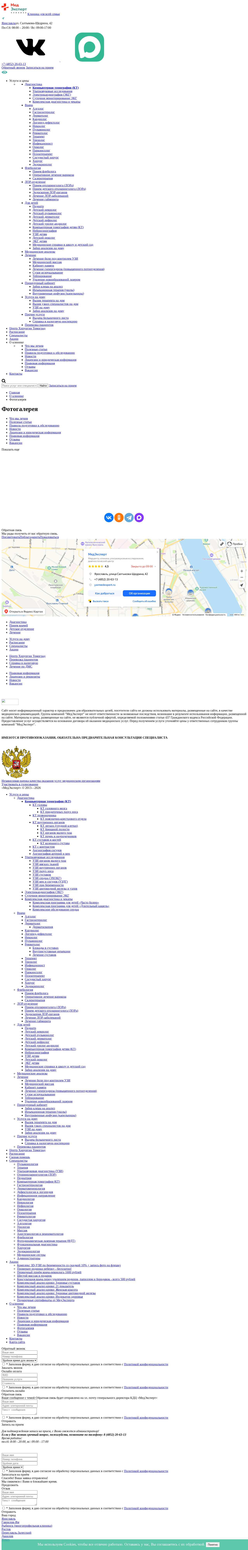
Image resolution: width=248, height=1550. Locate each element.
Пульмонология (27, 1164)
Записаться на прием (39, 67)
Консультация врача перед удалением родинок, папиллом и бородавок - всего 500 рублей (76, 1279)
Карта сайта (17, 1342)
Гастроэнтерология (29, 1185)
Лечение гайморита (46, 199)
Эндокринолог (42, 164)
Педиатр (38, 206)
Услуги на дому (35, 297)
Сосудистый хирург (46, 157)
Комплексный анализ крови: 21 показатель (45, 1286)
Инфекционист (43, 143)
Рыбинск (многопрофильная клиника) (27, 1525)
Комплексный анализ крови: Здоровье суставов (48, 1282)
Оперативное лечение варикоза (53, 175)
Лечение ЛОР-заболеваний (50, 195)
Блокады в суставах (46, 947)
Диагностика (33, 84)
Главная (14, 392)
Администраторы (28, 1258)
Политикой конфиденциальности (146, 1364)
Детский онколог (44, 237)
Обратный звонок (13, 67)
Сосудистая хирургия (31, 1220)
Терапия (22, 1167)
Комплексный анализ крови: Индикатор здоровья (50, 1296)
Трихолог (39, 140)
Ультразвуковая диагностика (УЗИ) (40, 1171)
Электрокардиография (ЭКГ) (52, 94)
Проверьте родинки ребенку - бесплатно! (44, 1268)
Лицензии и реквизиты (24, 676)
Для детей (31, 202)
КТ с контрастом (44, 846)
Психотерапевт (43, 154)
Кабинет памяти (43, 265)
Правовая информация (40, 363)
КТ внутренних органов (49, 822)
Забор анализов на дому (48, 248)
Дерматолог (40, 115)
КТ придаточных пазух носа (59, 811)
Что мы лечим (34, 345)
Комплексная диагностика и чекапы (56, 101)
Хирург (38, 161)
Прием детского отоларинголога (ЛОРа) (59, 188)
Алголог (38, 108)
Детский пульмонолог (47, 213)
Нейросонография (45, 230)
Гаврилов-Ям (10, 1522)
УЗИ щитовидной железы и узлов (55, 888)
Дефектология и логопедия (35, 1192)
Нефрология (25, 1206)
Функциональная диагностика (37, 1244)
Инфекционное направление (36, 1195)
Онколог (38, 147)
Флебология (33, 168)
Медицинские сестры (31, 1254)
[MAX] (139, 517)
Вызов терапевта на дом (49, 300)
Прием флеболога (44, 171)
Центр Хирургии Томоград (27, 328)
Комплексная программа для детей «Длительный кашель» (71, 906)
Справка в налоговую (23, 663)
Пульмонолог (41, 129)
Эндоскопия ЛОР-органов (50, 192)
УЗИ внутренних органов (50, 867)
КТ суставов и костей (47, 839)
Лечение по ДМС (20, 666)
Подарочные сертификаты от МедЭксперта (45, 1300)
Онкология (24, 1209)
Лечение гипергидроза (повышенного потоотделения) (68, 269)
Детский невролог (45, 209)
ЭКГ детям (40, 241)
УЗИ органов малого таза (49, 860)
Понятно (213, 1544)
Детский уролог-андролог (50, 223)
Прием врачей (18, 625)
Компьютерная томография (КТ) (38, 1181)
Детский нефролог (45, 220)
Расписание (17, 331)
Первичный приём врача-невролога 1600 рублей (49, 1272)
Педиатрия (24, 1178)
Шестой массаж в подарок (34, 1275)
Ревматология (26, 1216)
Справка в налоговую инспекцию (55, 321)
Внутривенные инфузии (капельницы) (58, 293)
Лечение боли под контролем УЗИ (55, 258)
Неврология (25, 1202)
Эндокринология (28, 1251)
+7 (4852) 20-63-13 (14, 64)
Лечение (30, 255)
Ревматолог (40, 133)
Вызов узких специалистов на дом (55, 304)
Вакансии (31, 370)
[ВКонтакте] (109, 517)
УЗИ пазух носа (43, 871)
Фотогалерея (25, 1328)
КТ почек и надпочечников (58, 836)
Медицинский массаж (47, 262)
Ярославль (9, 1518)
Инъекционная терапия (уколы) (53, 290)
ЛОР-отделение (35, 182)
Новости (30, 356)
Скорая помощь (19, 1157)
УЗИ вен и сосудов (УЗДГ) (50, 881)
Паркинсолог (41, 150)
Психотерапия (26, 1213)
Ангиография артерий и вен (51, 853)
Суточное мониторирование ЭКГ (55, 98)
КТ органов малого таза (56, 832)
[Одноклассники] (119, 517)
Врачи (29, 105)
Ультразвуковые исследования (52, 91)
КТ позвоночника (44, 815)
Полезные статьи (36, 349)
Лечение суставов (44, 954)
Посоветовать (11, 537)
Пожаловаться (49, 537)
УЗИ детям (40, 234)
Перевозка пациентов (39, 325)
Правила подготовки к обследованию (50, 352)
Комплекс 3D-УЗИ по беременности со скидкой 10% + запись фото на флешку (69, 1265)
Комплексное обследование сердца (56, 909)
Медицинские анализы (40, 251)
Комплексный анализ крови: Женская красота (47, 1289)
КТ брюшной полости (55, 829)
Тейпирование (42, 276)
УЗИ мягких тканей (46, 864)
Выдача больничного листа (51, 318)
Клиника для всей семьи (44, 14)
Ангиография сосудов (47, 850)
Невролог (39, 126)
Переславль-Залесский (16, 1532)
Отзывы (30, 366)
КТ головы (40, 804)
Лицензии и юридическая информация (50, 359)
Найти (43, 385)
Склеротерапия (43, 178)
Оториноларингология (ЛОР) (36, 1174)
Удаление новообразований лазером (56, 279)
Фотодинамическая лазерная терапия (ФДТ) (46, 1240)
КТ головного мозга (53, 808)
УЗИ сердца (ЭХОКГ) (47, 878)
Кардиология (25, 1199)
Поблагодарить (30, 537)
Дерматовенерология (31, 1188)
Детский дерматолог (46, 216)
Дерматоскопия (43, 927)
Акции (13, 338)
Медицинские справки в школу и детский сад (63, 244)
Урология (23, 1227)
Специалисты (18, 335)
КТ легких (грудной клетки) (59, 825)
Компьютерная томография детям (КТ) (58, 227)
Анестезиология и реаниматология (40, 1234)
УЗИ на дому (41, 307)
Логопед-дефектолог (46, 122)
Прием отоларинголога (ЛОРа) (53, 185)
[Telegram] (129, 517)
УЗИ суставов (42, 874)
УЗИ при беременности (48, 885)
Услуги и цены (19, 794)
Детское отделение (21, 629)
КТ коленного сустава (55, 843)
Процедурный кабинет (40, 283)
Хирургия (23, 1247)
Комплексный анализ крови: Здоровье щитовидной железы (56, 1293)
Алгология (24, 1223)
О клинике (16, 396)
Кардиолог (40, 119)
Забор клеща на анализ (48, 286)
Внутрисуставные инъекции (51, 951)
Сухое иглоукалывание (48, 272)
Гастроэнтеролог (44, 112)
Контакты (15, 373)
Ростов (6, 1529)
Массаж (22, 1230)
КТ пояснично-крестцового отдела (63, 818)
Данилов (7, 1536)
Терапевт (39, 136)
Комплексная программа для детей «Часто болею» (66, 902)
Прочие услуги (35, 314)
